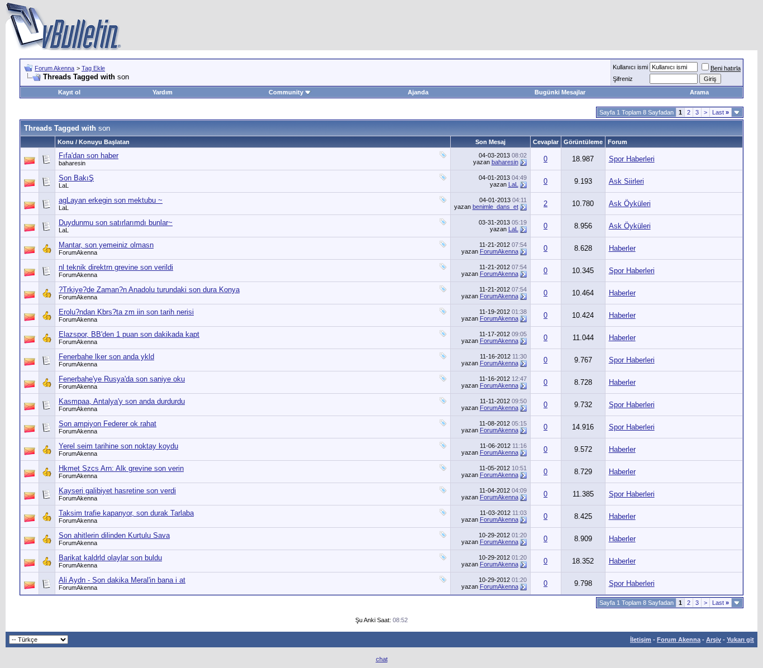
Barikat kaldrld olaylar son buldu (110, 558)
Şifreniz (623, 78)
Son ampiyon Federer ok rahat (107, 423)
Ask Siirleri (626, 181)
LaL (64, 185)
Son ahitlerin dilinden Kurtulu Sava (114, 535)
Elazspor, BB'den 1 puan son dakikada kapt (129, 334)
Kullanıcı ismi (630, 67)
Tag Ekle (93, 68)
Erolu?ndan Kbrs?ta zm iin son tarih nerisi (126, 312)
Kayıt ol (69, 92)
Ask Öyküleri (630, 203)
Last (720, 112)
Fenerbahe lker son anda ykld (106, 356)
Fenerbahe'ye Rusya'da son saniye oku (122, 379)
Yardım (162, 92)
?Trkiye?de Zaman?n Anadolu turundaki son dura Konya (149, 289)
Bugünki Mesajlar (560, 92)
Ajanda (418, 92)
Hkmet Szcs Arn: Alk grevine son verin (121, 468)
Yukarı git (740, 639)
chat (382, 659)
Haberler (622, 248)
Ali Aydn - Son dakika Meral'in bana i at (122, 580)
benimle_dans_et (495, 206)
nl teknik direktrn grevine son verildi (116, 267)
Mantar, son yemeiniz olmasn (106, 245)
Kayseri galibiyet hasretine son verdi (117, 490)
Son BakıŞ (76, 178)
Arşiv (713, 639)
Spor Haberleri (632, 159)
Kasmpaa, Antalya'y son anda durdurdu (122, 401)
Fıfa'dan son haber (88, 155)
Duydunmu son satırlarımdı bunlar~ (116, 222)
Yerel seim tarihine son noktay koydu (118, 446)
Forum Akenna (54, 68)
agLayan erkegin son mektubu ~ (111, 200)
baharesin (72, 163)
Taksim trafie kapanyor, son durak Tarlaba (126, 513)
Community (286, 92)
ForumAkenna (78, 252)
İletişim (640, 639)
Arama (699, 92)
